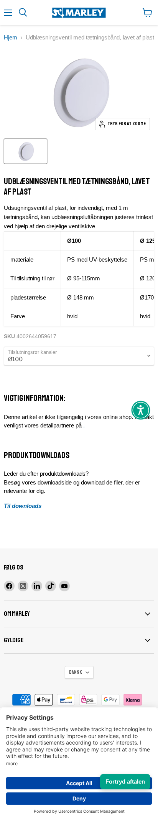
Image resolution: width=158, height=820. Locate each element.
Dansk (75, 672)
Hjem (10, 37)
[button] (140, 410)
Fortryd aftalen (125, 781)
